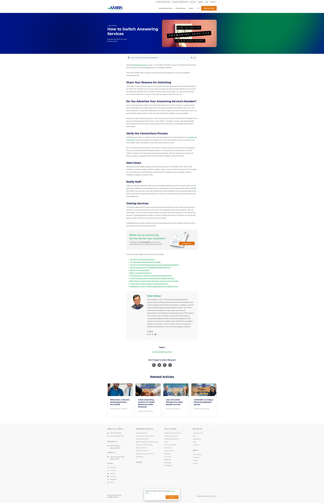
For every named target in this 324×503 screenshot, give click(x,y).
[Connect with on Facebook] (148, 334)
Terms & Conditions (202, 496)
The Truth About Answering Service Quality (145, 262)
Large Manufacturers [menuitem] (171, 436)
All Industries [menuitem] (168, 465)
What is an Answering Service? (141, 273)
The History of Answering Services (142, 259)
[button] (198, 8)
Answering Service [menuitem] (142, 433)
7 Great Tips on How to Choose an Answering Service (149, 284)
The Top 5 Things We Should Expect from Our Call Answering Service (154, 265)
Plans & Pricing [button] (209, 8)
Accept (172, 497)
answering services (140, 65)
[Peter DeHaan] (137, 302)
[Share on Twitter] (165, 365)
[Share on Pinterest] (170, 365)
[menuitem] (163, 2)
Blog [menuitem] (194, 436)
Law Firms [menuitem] (167, 456)
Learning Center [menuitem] (198, 433)
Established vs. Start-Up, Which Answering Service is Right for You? (154, 286)
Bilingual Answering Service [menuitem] (144, 453)
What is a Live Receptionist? (140, 270)
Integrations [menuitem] (196, 439)
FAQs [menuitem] (194, 442)
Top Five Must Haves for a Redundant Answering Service (150, 267)
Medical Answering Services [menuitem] (145, 436)
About (191, 8)
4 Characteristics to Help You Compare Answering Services (151, 276)
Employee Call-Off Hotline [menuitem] (144, 445)
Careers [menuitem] (195, 460)
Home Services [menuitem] (169, 451)
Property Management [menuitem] (171, 439)
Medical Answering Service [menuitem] (172, 433)
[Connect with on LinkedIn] (150, 334)
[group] (162, 57)
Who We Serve (180, 8)
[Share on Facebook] (154, 365)
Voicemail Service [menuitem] (141, 448)
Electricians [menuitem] (168, 448)
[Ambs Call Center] (119, 8)
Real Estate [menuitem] (168, 462)
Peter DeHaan (113, 41)
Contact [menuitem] (195, 463)
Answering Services (165, 8)
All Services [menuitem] (139, 456)
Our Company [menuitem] (197, 454)
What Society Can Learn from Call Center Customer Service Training (154, 281)
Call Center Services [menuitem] (142, 451)
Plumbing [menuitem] (167, 453)
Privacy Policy (213, 496)
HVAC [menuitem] (166, 442)
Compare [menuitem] (196, 445)
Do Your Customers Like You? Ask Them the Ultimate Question (152, 278)
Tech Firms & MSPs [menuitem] (170, 445)
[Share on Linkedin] (159, 365)
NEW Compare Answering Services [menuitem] (147, 442)
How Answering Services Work (162, 352)
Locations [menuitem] (196, 457)
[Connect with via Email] (156, 334)
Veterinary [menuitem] (167, 459)
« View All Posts (112, 25)
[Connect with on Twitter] (153, 334)
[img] (191, 58)
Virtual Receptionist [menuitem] (142, 439)
